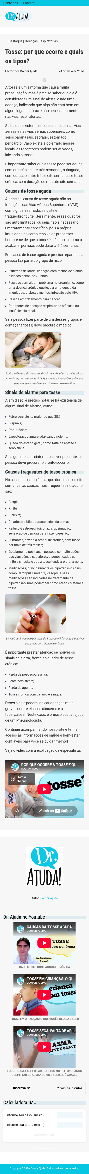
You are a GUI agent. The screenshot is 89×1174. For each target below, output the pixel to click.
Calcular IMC (44, 1135)
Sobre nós (10, 3)
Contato (29, 3)
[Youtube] (84, 3)
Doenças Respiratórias (41, 41)
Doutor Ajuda (49, 898)
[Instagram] (77, 3)
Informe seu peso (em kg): (25, 1115)
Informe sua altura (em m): (26, 1125)
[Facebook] (71, 3)
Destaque (15, 41)
